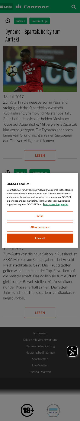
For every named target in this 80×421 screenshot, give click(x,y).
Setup (40, 215)
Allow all (40, 238)
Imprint (64, 204)
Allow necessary (40, 227)
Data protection (51, 204)
